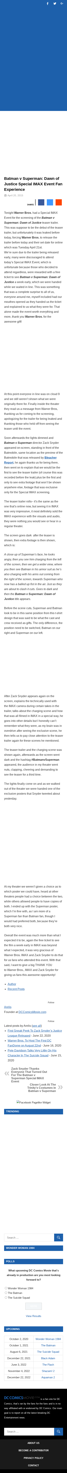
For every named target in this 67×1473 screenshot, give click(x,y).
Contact (33, 1465)
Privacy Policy (33, 1458)
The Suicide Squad (19, 1297)
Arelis (7, 1007)
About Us (33, 1443)
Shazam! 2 (48, 1370)
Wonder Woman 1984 (20, 1288)
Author (12, 984)
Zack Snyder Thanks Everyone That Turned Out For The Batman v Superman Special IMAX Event (29, 1075)
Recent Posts (16, 989)
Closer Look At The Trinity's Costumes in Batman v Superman (41, 1087)
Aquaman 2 (48, 1377)
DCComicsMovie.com (32, 1012)
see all (37, 1025)
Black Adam (48, 1358)
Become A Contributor (34, 1450)
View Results (33, 1316)
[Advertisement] (33, 72)
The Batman (15, 1292)
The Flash (48, 1364)
